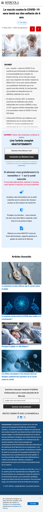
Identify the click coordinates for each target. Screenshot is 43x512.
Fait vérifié (23, 22)
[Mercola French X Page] (24, 417)
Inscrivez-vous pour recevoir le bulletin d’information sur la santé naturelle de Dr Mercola (21, 392)
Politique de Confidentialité (11, 504)
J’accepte (33, 503)
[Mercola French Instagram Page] (21, 417)
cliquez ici (37, 469)
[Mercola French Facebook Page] (18, 417)
